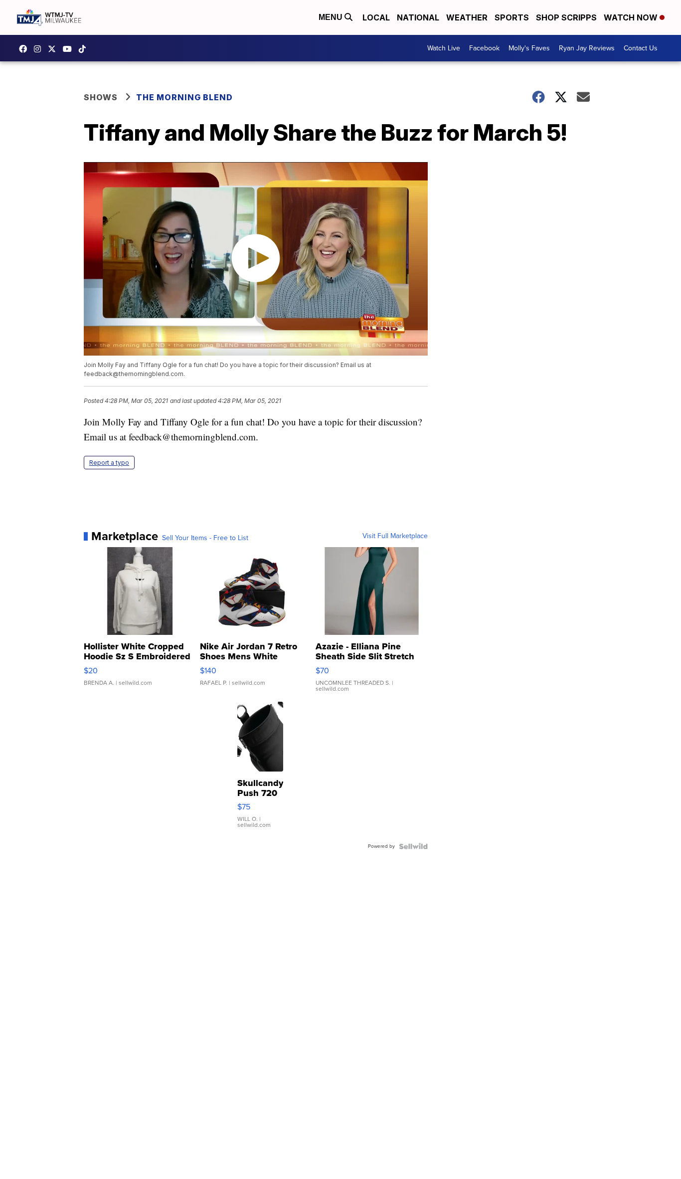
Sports (512, 17)
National (418, 17)
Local (376, 17)
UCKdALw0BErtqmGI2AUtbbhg (70, 49)
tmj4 (25, 49)
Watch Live (443, 48)
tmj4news (40, 49)
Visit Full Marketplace (395, 536)
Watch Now (632, 17)
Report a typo (109, 462)
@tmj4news (85, 49)
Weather (467, 17)
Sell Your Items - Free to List (205, 538)
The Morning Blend (184, 97)
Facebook (484, 48)
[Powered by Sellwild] (413, 846)
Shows (101, 97)
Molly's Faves (529, 48)
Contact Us (641, 48)
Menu (331, 17)
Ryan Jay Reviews (587, 48)
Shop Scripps (566, 17)
